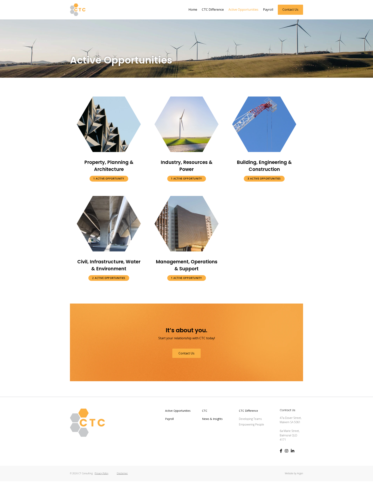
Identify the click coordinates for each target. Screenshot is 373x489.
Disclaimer (122, 473)
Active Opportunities (243, 9)
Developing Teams (250, 419)
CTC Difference (213, 9)
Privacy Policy (101, 473)
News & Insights (212, 419)
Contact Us (290, 9)
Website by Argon (294, 473)
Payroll (268, 9)
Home (192, 9)
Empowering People (251, 424)
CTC (204, 410)
